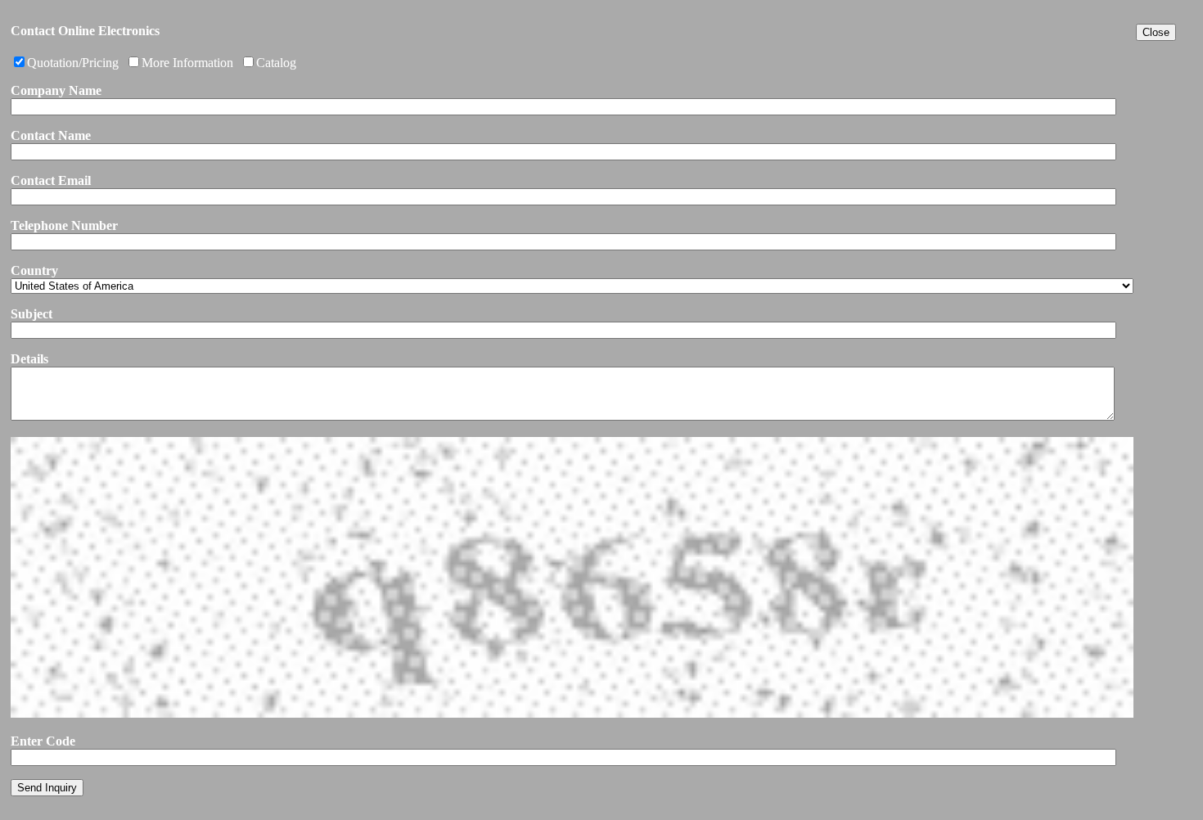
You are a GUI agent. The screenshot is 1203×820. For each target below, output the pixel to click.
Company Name (56, 90)
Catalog (276, 63)
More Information (187, 63)
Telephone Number (64, 225)
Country (34, 270)
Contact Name (51, 135)
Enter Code (43, 741)
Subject (31, 314)
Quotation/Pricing (73, 63)
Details (29, 359)
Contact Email (51, 180)
